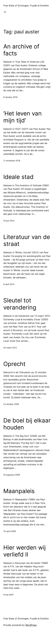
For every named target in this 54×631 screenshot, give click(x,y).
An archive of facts (21, 50)
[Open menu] (5, 12)
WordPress (31, 625)
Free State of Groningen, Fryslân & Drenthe (26, 5)
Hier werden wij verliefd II (24, 551)
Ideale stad (18, 176)
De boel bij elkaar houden (27, 424)
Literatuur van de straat (26, 240)
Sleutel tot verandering (19, 304)
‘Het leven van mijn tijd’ (22, 117)
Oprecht (14, 363)
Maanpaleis (19, 491)
